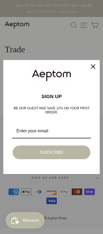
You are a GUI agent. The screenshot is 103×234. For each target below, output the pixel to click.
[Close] (93, 66)
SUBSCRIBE (51, 152)
